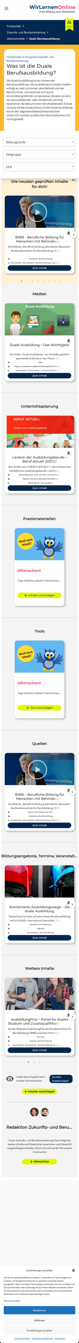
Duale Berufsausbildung (44, 38)
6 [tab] (49, 281)
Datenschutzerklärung (42, 1338)
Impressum (60, 1338)
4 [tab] (38, 281)
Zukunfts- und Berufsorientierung (26, 32)
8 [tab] (60, 281)
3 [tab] (32, 281)
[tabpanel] (39, 234)
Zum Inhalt (39, 268)
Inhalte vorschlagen (41, 595)
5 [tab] (43, 281)
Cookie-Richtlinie (22, 1338)
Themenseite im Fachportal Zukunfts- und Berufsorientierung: (30, 58)
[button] (73, 1270)
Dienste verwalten (12, 1300)
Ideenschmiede (16, 38)
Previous (4, 234)
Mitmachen (41, 1161)
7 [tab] (54, 281)
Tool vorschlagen (41, 707)
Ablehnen (39, 1320)
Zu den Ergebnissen (60, 1079)
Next (73, 234)
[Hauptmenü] (6, 8)
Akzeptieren (39, 1310)
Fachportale (14, 26)
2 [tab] (27, 281)
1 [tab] (21, 281)
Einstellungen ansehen (39, 1330)
